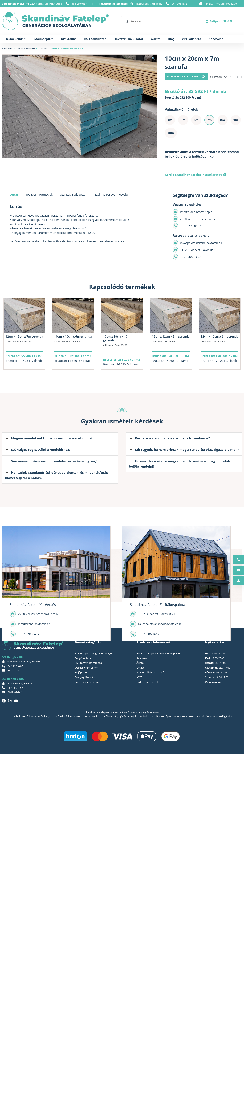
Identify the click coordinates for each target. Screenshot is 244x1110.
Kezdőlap (7, 48)
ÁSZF (139, 677)
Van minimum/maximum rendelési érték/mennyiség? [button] (54, 461)
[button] (153, 58)
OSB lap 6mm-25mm (86, 667)
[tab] (16, 194)
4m (170, 120)
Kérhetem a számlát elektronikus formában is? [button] (172, 438)
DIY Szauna (69, 39)
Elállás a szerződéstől (148, 682)
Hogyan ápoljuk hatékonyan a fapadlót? (159, 653)
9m (235, 120)
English (140, 667)
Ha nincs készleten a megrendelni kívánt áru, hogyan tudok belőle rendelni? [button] (179, 464)
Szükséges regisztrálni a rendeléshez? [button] (41, 449)
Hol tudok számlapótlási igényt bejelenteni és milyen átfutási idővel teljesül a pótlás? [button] (57, 475)
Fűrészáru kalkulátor (128, 39)
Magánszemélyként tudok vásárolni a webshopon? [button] (51, 438)
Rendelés (141, 658)
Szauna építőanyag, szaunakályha (94, 653)
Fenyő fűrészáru (25, 48)
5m (183, 120)
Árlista (156, 39)
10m (171, 133)
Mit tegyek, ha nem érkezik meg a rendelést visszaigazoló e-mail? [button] (187, 449)
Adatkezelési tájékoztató (150, 672)
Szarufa (43, 48)
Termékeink (14, 39)
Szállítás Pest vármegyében (112, 194)
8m (222, 120)
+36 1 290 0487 (78, 3)
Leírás (14, 194)
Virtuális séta (191, 39)
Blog (171, 39)
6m (196, 120)
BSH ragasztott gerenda (88, 663)
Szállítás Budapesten (73, 194)
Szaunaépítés (43, 39)
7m (209, 120)
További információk (39, 194)
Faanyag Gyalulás (85, 677)
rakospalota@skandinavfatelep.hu (202, 243)
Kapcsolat (216, 39)
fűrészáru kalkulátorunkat (30, 241)
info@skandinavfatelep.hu (197, 212)
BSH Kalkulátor (95, 39)
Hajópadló (81, 672)
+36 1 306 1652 (179, 3)
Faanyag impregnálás (87, 682)
